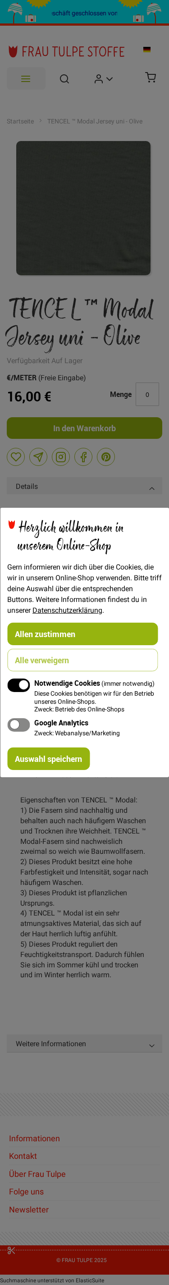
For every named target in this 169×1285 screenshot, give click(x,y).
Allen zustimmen (45, 634)
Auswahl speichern (48, 758)
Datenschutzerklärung (67, 610)
